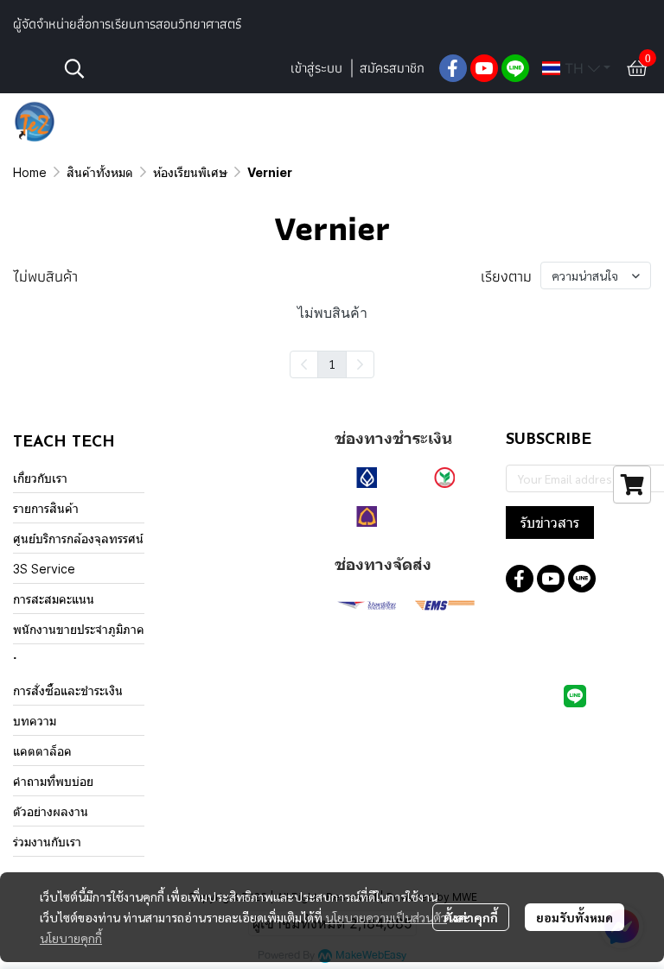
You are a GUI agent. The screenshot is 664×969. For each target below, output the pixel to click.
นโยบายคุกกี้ (71, 938)
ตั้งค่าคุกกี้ (471, 917)
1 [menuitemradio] (332, 363)
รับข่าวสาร (549, 522)
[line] (515, 68)
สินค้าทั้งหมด (100, 172)
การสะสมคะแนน (53, 599)
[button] (168, 68)
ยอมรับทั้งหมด (574, 917)
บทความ (34, 720)
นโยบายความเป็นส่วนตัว (386, 917)
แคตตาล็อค (42, 751)
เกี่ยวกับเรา (40, 478)
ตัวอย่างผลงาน (50, 811)
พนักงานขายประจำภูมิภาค (78, 629)
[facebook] (453, 68)
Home (30, 172)
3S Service (44, 568)
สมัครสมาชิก (392, 68)
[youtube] (484, 68)
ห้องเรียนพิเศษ (190, 172)
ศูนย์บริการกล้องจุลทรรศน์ (78, 538)
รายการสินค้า (46, 508)
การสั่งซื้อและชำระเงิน (68, 690)
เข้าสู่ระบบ (316, 68)
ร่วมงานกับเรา (47, 841)
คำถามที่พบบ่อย (53, 781)
